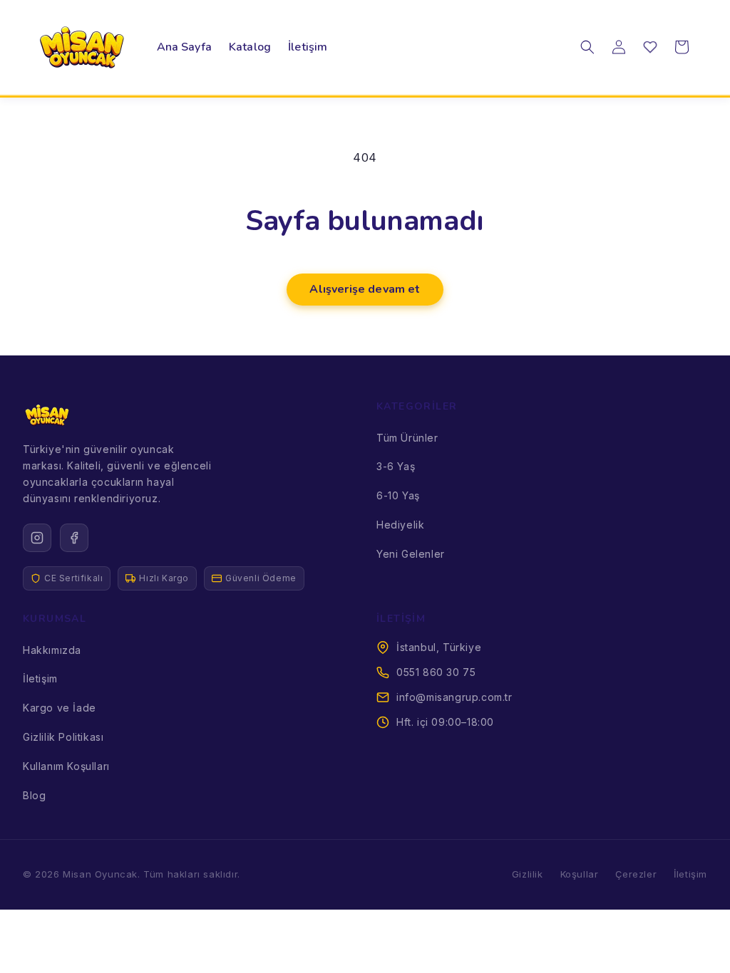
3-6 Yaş (395, 466)
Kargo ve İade (59, 708)
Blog (34, 795)
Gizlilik (527, 874)
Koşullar (579, 874)
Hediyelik (400, 525)
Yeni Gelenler (410, 554)
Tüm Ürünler (407, 438)
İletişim (40, 678)
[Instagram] (37, 538)
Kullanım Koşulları (66, 766)
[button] (587, 47)
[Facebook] (74, 538)
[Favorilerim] (650, 47)
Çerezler (636, 874)
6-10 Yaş (398, 495)
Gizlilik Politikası (63, 737)
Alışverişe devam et (364, 289)
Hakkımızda (52, 650)
